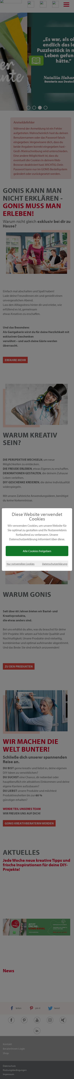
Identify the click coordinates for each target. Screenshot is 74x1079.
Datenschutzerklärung (54, 564)
